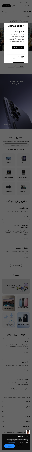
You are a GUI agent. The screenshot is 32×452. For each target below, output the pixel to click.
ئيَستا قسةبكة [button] (19, 47)
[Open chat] (27, 432)
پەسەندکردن (9, 446)
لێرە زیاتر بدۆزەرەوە (11, 442)
